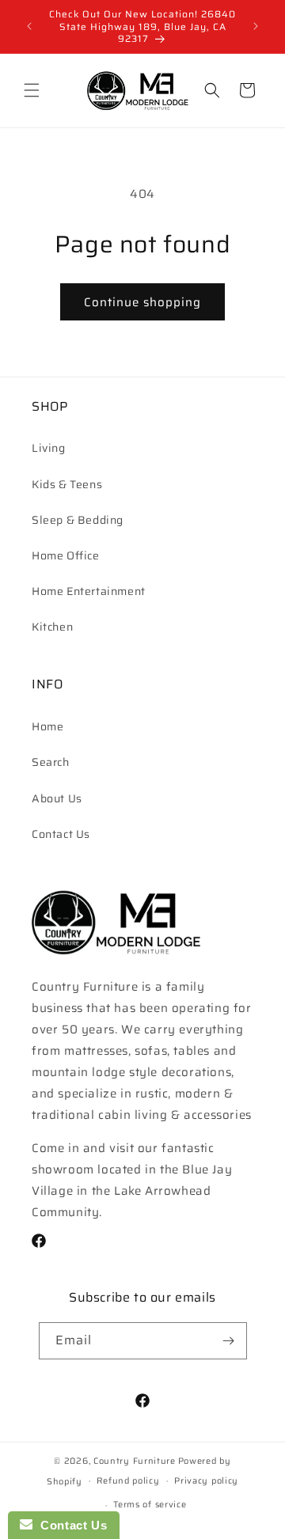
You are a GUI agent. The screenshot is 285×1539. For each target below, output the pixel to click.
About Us (57, 798)
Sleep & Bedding (78, 520)
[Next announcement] (255, 26)
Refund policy (128, 1481)
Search (51, 762)
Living (49, 448)
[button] (31, 90)
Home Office (66, 555)
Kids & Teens (67, 484)
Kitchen (52, 626)
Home (47, 726)
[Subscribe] (228, 1340)
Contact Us (61, 834)
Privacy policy (206, 1481)
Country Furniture (134, 1461)
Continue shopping (142, 302)
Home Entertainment (89, 591)
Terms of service (149, 1504)
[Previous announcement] (29, 26)
